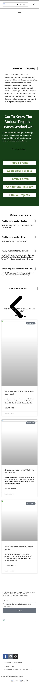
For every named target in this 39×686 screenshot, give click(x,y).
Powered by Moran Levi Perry (12, 676)
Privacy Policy (9, 666)
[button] (34, 5)
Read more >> (10, 408)
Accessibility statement (13, 663)
